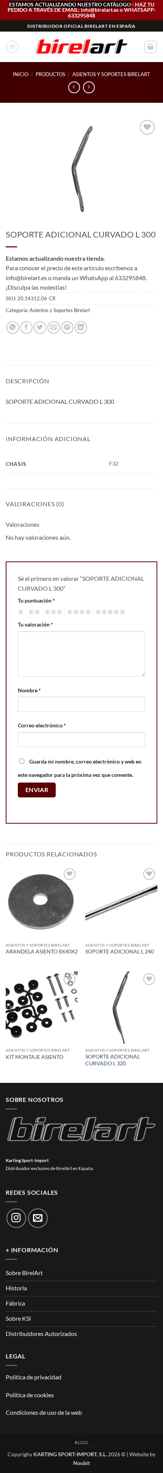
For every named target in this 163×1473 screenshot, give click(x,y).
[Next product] (74, 87)
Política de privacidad (33, 1377)
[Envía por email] (53, 327)
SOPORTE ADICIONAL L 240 (119, 952)
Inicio (20, 74)
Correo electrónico (42, 725)
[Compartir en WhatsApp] (12, 327)
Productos (50, 74)
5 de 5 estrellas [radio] (109, 612)
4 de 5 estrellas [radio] (77, 612)
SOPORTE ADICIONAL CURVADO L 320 (112, 1060)
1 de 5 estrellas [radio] (20, 612)
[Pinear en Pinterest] (67, 327)
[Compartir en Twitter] (40, 327)
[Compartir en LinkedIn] (81, 327)
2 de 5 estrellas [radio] (33, 612)
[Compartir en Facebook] (26, 327)
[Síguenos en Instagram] (16, 1218)
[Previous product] (89, 87)
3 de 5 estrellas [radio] (52, 612)
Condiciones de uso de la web (44, 1412)
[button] (12, 47)
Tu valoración (35, 624)
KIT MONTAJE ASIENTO (34, 1057)
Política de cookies (30, 1394)
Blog (81, 1442)
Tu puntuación (36, 600)
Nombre (29, 690)
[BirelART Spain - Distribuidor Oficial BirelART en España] (81, 47)
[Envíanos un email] (38, 1218)
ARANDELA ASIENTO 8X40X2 (42, 952)
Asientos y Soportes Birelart (111, 74)
